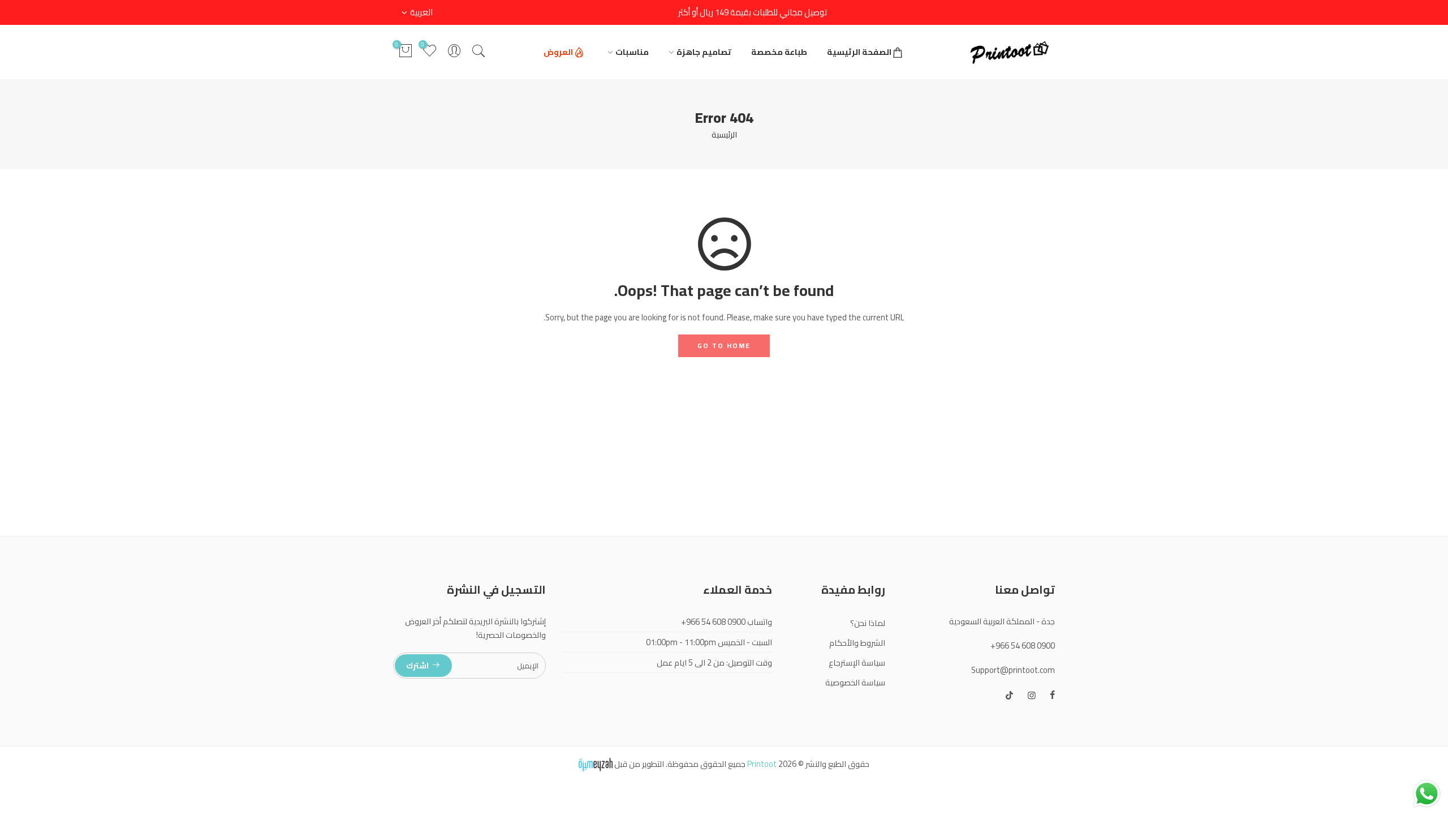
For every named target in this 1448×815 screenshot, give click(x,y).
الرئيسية (724, 134)
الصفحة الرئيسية (859, 51)
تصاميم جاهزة (703, 51)
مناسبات (632, 51)
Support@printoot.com (1013, 669)
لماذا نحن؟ (867, 622)
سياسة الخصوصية (855, 682)
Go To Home (724, 345)
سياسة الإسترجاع (857, 662)
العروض (558, 51)
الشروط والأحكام (857, 642)
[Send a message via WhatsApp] (1426, 793)
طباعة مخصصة (779, 51)
